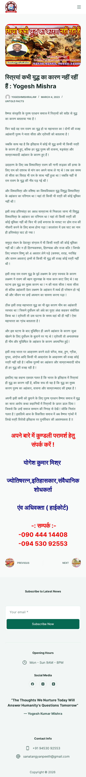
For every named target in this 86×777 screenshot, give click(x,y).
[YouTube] (53, 684)
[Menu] (79, 7)
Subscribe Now (43, 624)
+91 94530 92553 (46, 748)
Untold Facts (14, 101)
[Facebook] (32, 684)
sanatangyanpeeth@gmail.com (46, 756)
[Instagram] (43, 684)
